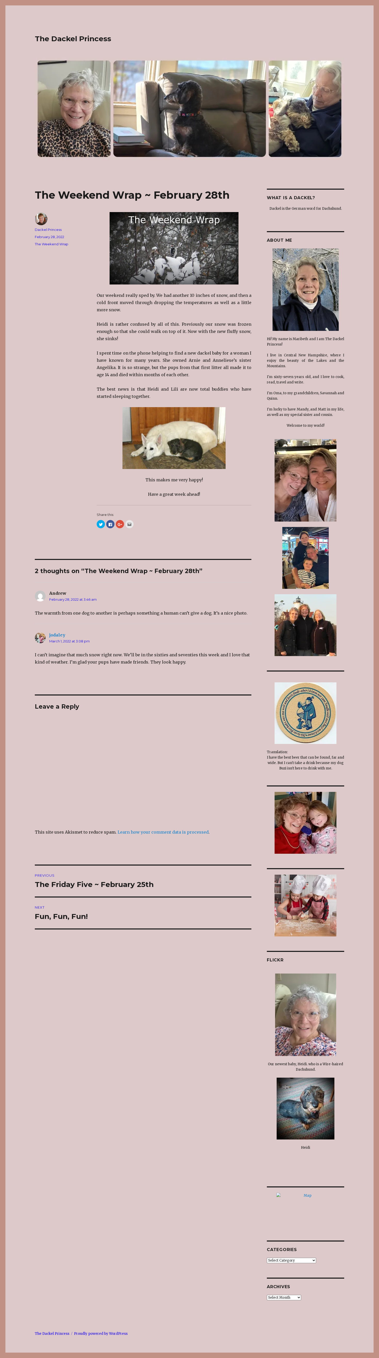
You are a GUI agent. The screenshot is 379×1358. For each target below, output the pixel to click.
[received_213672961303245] (305, 558)
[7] (305, 823)
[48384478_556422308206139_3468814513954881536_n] (305, 905)
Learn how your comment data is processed (163, 832)
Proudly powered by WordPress (101, 1333)
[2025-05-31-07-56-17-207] (305, 1015)
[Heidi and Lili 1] (174, 438)
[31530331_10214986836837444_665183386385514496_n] (305, 625)
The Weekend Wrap (51, 244)
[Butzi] (305, 713)
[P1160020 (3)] (174, 248)
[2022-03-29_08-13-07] (305, 1108)
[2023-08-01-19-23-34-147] (305, 480)
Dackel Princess (48, 230)
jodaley (57, 635)
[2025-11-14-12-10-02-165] (305, 289)
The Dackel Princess (73, 38)
